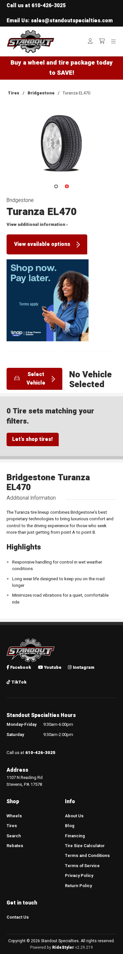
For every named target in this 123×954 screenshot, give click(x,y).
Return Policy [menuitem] (78, 886)
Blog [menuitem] (69, 826)
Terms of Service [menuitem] (82, 866)
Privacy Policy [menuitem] (79, 875)
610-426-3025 (48, 6)
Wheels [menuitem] (14, 816)
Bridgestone (41, 93)
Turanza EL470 (76, 93)
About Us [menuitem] (74, 816)
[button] (61, 147)
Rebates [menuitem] (15, 846)
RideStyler (63, 947)
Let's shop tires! (32, 439)
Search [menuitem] (14, 836)
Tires (13, 93)
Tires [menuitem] (12, 826)
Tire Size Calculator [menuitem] (85, 846)
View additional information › (37, 224)
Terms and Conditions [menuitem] (87, 855)
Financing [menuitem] (75, 836)
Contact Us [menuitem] (18, 917)
